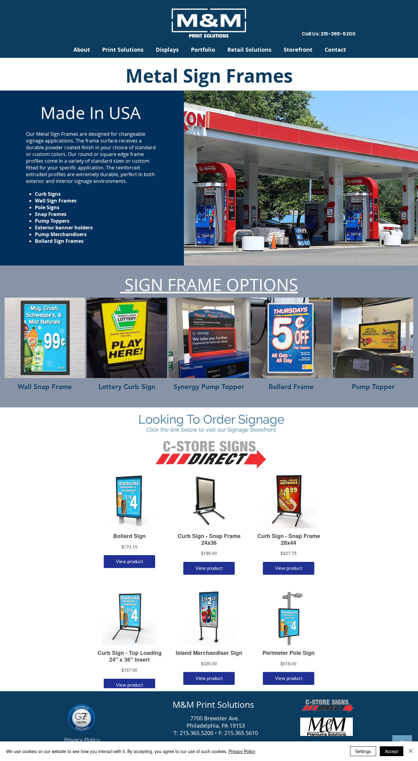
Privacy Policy (242, 751)
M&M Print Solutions (213, 704)
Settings (363, 751)
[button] (123, 49)
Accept (391, 751)
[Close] (410, 751)
